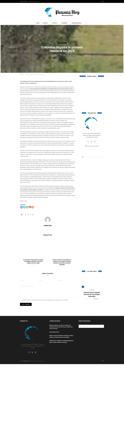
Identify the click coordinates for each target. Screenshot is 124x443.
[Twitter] (13, 88)
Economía (64, 23)
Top (103, 361)
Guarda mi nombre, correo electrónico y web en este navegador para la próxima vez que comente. (45, 300)
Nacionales (91, 289)
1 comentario (95, 298)
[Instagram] (30, 207)
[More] (32, 207)
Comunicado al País (34, 1)
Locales (45, 23)
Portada (21, 74)
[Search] (86, 23)
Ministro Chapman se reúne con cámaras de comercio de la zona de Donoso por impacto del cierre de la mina (61, 327)
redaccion (58, 54)
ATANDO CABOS (91, 100)
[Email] (13, 95)
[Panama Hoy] (62, 12)
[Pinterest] (13, 92)
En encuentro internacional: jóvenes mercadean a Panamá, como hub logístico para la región (33, 261)
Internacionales (77, 23)
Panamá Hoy (26, 361)
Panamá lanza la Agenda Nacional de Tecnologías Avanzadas (92, 294)
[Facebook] (13, 84)
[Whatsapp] (27, 207)
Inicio (37, 23)
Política (54, 23)
